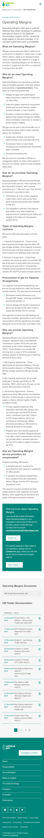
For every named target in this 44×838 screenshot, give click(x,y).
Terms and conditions (9, 818)
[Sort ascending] (12, 612)
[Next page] (29, 730)
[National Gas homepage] (10, 4)
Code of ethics (33, 818)
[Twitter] (10, 810)
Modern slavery (23, 818)
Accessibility (24, 827)
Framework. (14, 835)
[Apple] (16, 810)
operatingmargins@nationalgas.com (22, 530)
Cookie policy (6, 822)
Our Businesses (17, 10)
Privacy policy (17, 822)
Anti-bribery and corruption (31, 822)
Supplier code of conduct (10, 827)
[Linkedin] (5, 810)
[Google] (22, 810)
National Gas (6, 10)
